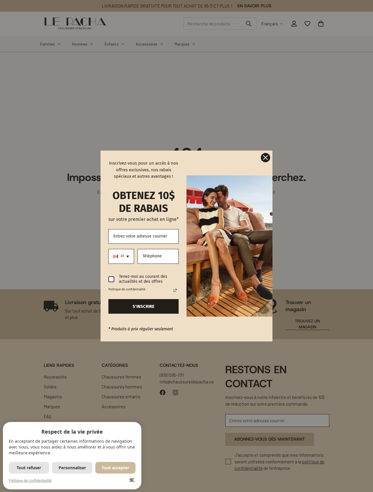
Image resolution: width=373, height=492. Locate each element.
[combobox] (121, 256)
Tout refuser (29, 467)
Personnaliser (72, 467)
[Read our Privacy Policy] (175, 290)
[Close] (265, 158)
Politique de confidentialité (30, 480)
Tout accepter (115, 467)
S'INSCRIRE (143, 306)
